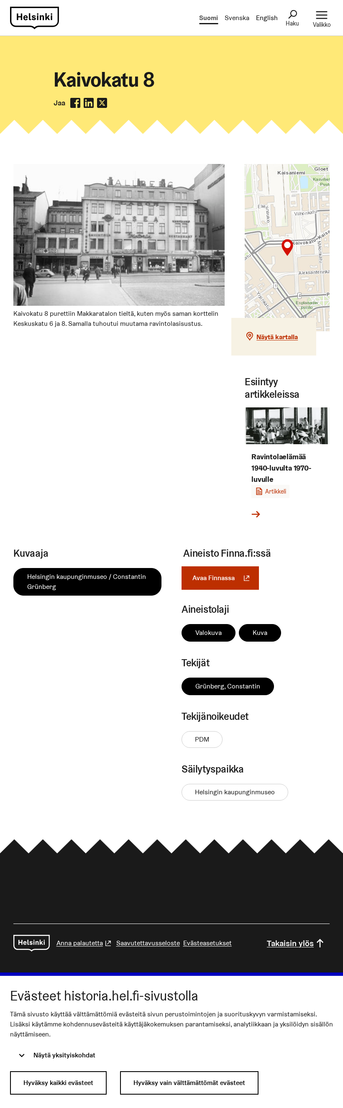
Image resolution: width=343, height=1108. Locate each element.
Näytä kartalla (277, 337)
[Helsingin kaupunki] (31, 943)
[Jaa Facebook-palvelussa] (75, 103)
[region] (287, 247)
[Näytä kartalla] (287, 247)
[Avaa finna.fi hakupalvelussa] (119, 303)
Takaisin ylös (290, 943)
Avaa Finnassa (225, 577)
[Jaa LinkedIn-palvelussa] (88, 103)
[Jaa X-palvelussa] (102, 103)
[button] (287, 247)
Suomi (208, 17)
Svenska (237, 17)
